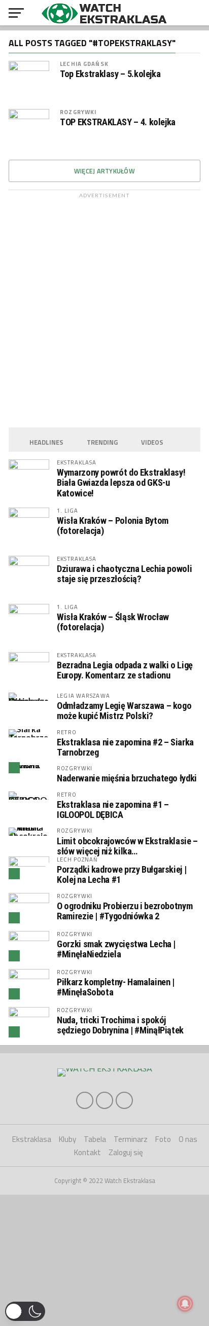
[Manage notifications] (185, 1304)
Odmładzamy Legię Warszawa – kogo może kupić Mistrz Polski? (124, 710)
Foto (163, 1139)
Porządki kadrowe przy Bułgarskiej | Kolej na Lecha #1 (121, 874)
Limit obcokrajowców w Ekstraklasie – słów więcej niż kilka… (127, 846)
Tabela (95, 1139)
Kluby (67, 1139)
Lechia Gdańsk (84, 63)
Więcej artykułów (104, 171)
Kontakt (87, 1152)
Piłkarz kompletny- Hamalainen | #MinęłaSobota (116, 987)
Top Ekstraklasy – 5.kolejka (110, 74)
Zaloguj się (126, 1152)
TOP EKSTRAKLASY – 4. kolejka (118, 122)
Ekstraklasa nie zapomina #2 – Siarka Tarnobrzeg (125, 747)
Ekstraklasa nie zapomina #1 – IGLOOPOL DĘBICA (112, 809)
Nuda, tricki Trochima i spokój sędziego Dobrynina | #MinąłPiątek (120, 1025)
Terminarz (131, 1139)
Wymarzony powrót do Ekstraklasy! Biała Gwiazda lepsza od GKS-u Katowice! (121, 482)
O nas (188, 1139)
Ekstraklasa (31, 1139)
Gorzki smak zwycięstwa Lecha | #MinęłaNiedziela (116, 949)
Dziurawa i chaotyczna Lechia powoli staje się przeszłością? (124, 573)
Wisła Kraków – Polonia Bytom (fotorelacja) (112, 525)
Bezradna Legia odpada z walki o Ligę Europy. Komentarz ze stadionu (125, 670)
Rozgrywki (78, 111)
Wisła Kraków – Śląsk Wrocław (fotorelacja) (113, 622)
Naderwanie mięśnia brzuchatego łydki (127, 778)
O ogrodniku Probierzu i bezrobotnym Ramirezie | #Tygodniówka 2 (124, 911)
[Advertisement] (104, 307)
